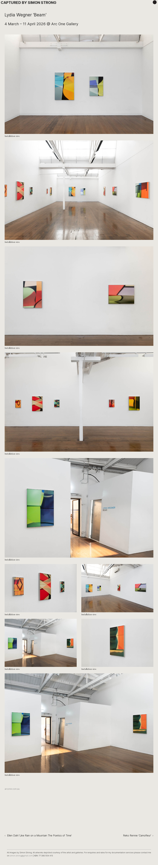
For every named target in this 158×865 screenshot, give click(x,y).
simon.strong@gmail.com (21, 855)
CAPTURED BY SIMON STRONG (28, 2)
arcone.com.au (12, 789)
